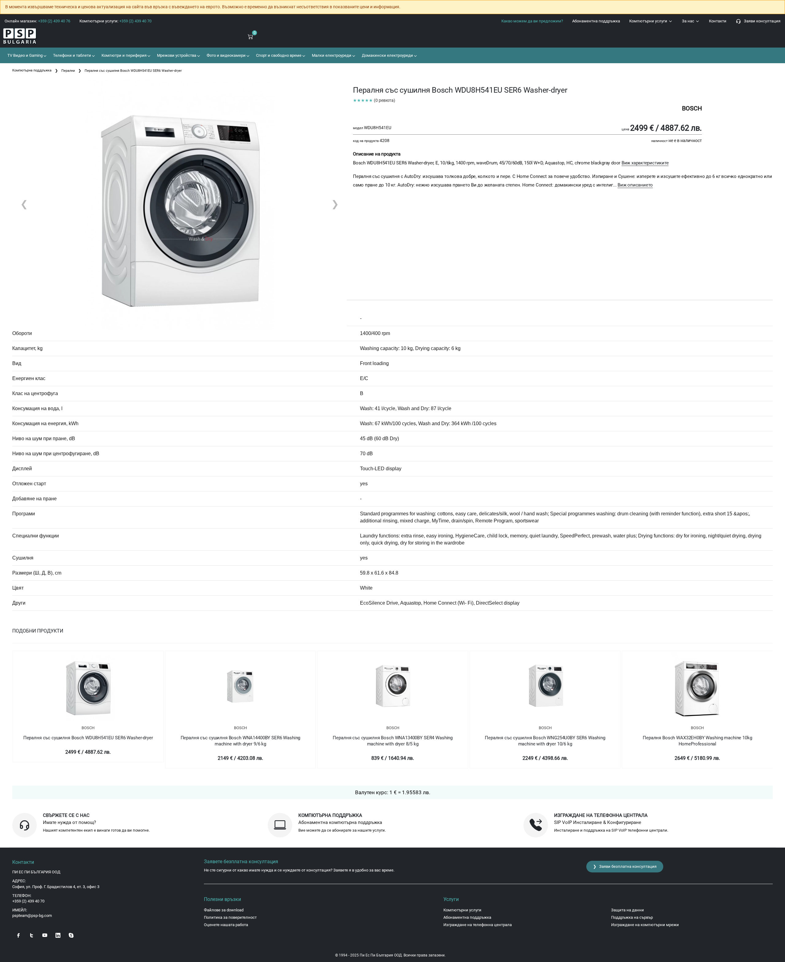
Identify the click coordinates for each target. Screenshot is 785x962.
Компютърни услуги (648, 21)
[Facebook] (18, 935)
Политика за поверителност (230, 917)
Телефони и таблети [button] (71, 55)
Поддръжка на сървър (632, 917)
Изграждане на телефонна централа (477, 924)
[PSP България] (65, 36)
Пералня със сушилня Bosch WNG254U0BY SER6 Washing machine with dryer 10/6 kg (545, 741)
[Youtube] (44, 935)
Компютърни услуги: (115, 21)
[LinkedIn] (57, 935)
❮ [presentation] (24, 203)
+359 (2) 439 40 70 (28, 901)
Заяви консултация (760, 21)
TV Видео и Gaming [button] (24, 55)
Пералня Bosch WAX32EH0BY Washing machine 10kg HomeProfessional (697, 741)
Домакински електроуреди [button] (387, 55)
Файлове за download (223, 910)
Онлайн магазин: (37, 21)
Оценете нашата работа (226, 924)
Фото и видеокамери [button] (226, 55)
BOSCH (88, 727)
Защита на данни (627, 910)
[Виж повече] (88, 686)
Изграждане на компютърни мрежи (645, 924)
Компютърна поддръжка (32, 70)
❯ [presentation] (335, 203)
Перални (68, 71)
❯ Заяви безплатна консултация (625, 866)
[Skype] (71, 935)
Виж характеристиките (645, 163)
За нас (688, 21)
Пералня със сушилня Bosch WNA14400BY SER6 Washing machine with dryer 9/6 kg (241, 741)
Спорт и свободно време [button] (278, 55)
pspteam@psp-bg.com (32, 915)
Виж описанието (635, 185)
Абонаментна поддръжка (596, 21)
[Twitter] (31, 935)
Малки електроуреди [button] (331, 55)
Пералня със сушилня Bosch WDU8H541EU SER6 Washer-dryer (88, 738)
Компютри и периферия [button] (124, 55)
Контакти (717, 21)
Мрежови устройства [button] (176, 55)
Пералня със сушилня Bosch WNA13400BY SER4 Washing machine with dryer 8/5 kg (393, 741)
